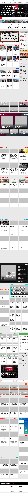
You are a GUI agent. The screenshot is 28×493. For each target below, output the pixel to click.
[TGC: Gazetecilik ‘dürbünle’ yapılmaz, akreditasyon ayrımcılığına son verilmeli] (23, 449)
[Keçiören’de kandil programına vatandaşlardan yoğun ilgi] (4, 191)
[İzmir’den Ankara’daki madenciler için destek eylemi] (4, 165)
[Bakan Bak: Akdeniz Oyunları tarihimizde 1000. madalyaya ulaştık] (16, 58)
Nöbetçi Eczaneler (12, 490)
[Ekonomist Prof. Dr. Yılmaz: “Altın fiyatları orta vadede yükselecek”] (9, 71)
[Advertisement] (14, 95)
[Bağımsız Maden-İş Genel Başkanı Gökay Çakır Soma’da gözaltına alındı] (9, 48)
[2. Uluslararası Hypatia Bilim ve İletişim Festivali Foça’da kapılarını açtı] (14, 165)
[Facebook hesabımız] (10, 483)
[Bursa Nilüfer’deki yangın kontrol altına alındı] (3, 21)
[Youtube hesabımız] (13, 483)
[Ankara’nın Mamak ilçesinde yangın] (19, 267)
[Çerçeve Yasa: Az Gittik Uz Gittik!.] (14, 434)
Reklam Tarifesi (20, 489)
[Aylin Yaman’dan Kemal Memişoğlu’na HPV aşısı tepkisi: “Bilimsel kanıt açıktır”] (12, 323)
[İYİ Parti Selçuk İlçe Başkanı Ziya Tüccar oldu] (23, 409)
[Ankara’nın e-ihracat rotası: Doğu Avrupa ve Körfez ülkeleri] (23, 467)
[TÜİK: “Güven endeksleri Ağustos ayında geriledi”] (3, 71)
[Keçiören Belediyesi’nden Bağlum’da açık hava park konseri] (14, 200)
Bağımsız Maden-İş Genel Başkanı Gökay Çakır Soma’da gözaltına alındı (10, 2)
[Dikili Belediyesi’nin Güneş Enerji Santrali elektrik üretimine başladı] (23, 400)
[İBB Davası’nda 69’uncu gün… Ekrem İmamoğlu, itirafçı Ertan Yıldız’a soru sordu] (23, 165)
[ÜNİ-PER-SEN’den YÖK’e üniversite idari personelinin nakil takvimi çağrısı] (14, 461)
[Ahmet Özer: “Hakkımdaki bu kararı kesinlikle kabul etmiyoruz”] (23, 238)
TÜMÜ (17, 45)
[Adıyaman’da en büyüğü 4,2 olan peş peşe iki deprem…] (4, 151)
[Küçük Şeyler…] (4, 421)
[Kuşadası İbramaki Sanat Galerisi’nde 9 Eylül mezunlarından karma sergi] (4, 310)
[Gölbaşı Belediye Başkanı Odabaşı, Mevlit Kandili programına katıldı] (14, 191)
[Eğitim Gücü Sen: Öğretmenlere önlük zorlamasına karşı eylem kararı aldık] (14, 471)
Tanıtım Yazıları (20, 490)
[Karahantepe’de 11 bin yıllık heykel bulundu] (4, 302)
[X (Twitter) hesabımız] (11, 483)
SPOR (1, 336)
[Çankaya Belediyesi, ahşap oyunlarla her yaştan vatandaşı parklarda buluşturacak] (14, 181)
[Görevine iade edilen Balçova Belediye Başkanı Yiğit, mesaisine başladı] (14, 409)
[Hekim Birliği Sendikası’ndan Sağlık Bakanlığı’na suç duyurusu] (25, 311)
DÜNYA (14, 336)
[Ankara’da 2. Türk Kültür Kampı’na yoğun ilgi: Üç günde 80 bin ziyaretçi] (23, 200)
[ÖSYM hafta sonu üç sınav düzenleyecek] (4, 471)
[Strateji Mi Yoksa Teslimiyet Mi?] (4, 434)
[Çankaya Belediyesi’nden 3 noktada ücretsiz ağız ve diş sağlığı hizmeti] (4, 200)
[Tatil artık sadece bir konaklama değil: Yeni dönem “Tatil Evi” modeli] (23, 458)
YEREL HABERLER (2, 344)
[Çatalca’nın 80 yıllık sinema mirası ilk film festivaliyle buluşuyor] (14, 238)
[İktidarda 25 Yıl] (14, 421)
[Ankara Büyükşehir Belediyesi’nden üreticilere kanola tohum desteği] (23, 181)
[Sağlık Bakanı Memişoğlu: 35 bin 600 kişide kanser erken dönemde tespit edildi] (18, 311)
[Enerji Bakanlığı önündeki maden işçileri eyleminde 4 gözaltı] (9, 58)
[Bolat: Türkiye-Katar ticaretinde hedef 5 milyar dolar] (16, 71)
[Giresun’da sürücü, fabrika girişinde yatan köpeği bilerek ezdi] (14, 151)
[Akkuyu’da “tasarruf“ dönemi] (16, 80)
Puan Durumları (12, 491)
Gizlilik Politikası (20, 491)
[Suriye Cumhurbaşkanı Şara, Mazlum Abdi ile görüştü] (3, 48)
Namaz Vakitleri (12, 489)
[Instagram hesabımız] (12, 483)
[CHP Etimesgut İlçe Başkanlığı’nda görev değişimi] (4, 181)
